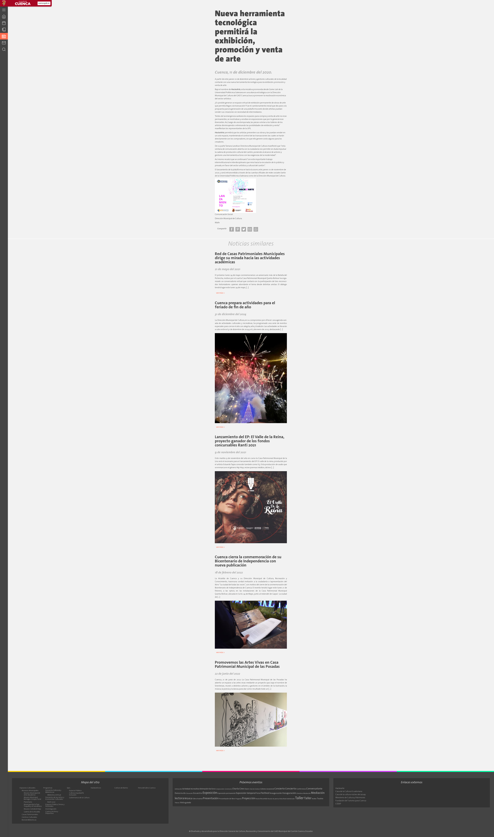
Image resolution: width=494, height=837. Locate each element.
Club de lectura (255, 789)
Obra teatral (197, 799)
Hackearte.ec (96, 788)
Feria (258, 793)
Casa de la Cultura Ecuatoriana (348, 791)
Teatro (320, 799)
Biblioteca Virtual (54, 795)
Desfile (183, 793)
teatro (314, 799)
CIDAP (338, 804)
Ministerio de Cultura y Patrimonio (350, 798)
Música (188, 798)
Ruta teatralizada (289, 799)
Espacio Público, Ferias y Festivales (54, 805)
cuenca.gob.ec (44, 3)
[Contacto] (4, 42)
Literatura (300, 793)
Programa (239, 799)
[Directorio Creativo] (4, 29)
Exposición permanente (227, 793)
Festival (265, 793)
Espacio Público (75, 791)
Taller (299, 798)
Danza (177, 793)
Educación (189, 793)
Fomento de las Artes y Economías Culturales (54, 798)
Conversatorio (314, 788)
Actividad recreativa (190, 789)
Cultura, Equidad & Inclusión (76, 794)
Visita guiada (185, 803)
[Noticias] (4, 36)
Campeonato (220, 789)
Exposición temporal (246, 793)
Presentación (211, 798)
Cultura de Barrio (121, 788)
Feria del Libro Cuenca (146, 788)
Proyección (248, 798)
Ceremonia (228, 789)
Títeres (177, 803)
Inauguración (276, 793)
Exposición (210, 793)
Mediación (307, 793)
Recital (258, 799)
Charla (235, 789)
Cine (241, 789)
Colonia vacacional (267, 789)
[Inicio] (4, 16)
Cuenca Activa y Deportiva (51, 812)
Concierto (279, 789)
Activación (178, 789)
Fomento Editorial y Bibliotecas (53, 791)
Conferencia (301, 789)
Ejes (68, 788)
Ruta (281, 799)
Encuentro (197, 793)
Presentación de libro (227, 799)
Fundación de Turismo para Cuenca (350, 801)
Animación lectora (207, 789)
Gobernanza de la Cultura (79, 798)
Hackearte (339, 788)
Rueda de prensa (273, 799)
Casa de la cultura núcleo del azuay (350, 795)
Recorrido (263, 799)
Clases (246, 789)
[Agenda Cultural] (4, 23)
